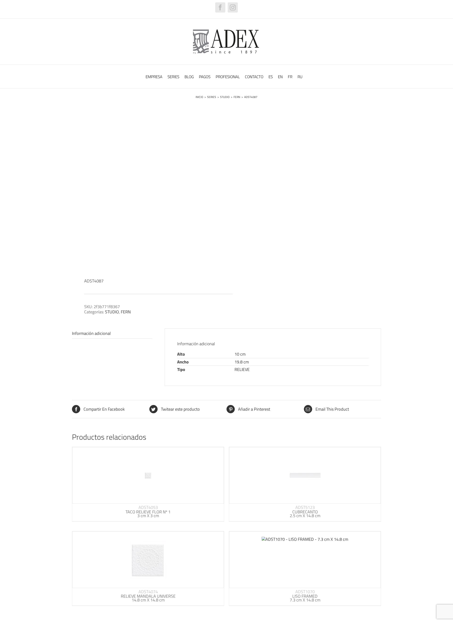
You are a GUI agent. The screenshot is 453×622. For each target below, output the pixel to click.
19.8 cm (242, 362)
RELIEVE (242, 369)
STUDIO (112, 312)
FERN (126, 312)
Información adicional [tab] (91, 333)
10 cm (240, 354)
